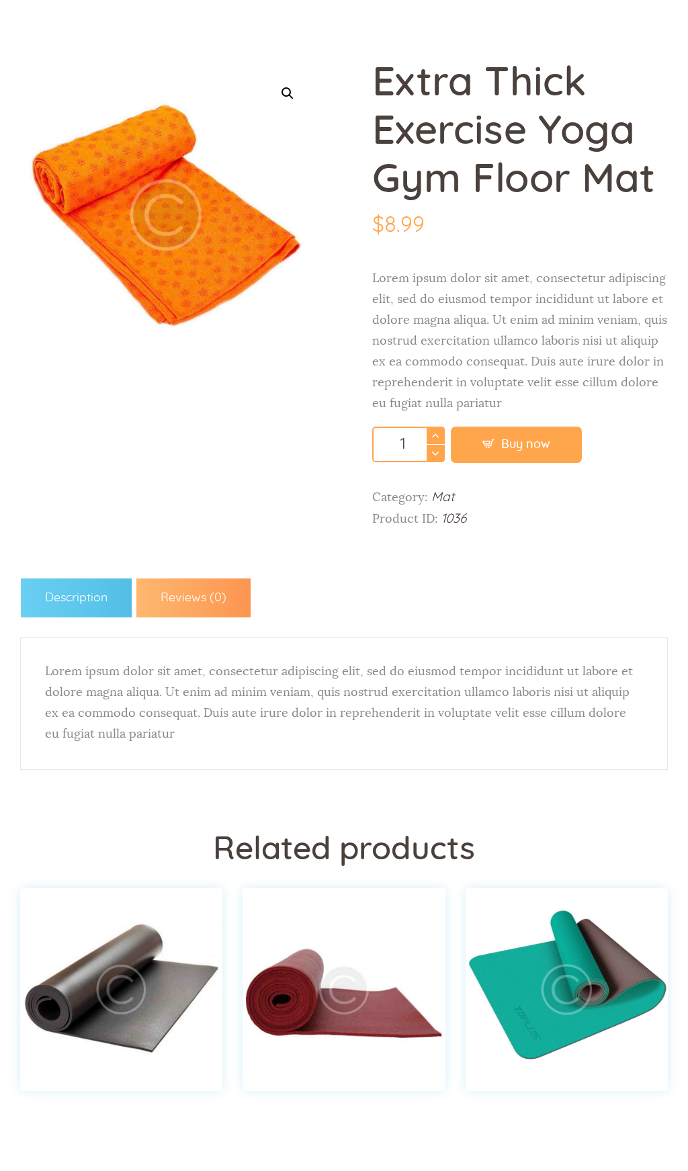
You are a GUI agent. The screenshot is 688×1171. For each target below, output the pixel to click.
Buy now (525, 445)
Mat (443, 497)
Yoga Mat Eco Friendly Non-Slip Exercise (121, 956)
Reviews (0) (193, 598)
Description (76, 598)
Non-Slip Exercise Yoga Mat (344, 957)
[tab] (76, 597)
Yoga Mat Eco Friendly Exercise (567, 957)
